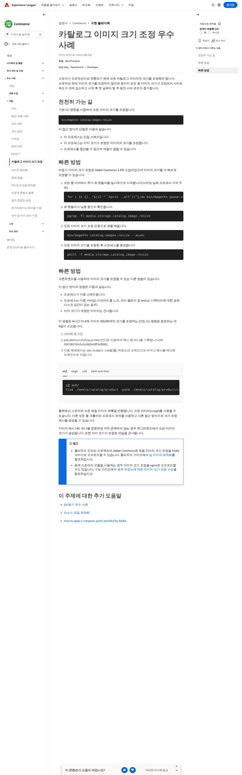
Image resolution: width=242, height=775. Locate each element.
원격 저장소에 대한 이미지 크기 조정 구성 (145, 469)
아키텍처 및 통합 (14, 63)
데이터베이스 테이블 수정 (26, 208)
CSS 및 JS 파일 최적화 (23, 185)
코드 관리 (16, 123)
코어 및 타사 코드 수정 (24, 215)
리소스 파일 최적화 (77, 513)
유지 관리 (13, 231)
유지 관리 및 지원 (15, 70)
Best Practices (72, 61)
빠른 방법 (203, 62)
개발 (11, 101)
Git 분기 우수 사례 (76, 504)
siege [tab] (74, 371)
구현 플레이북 (100, 23)
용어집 (11, 239)
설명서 (63, 23)
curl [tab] (84, 371)
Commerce (79, 23)
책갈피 (205, 40)
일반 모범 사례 (19, 116)
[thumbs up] (124, 770)
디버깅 (15, 138)
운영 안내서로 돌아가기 (20, 247)
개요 (9, 55)
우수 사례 (11, 78)
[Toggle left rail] (44, 15)
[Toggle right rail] (198, 15)
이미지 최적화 (19, 170)
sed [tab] (65, 371)
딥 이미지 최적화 (160, 455)
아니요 (216, 32)
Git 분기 (15, 154)
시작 (11, 223)
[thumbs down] (133, 770)
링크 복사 (221, 40)
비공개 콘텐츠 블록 (22, 193)
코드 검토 (16, 131)
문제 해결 (16, 177)
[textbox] (24, 34)
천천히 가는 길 (206, 55)
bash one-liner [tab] (100, 371)
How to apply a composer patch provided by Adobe (95, 521)
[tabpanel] (121, 387)
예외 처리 (16, 146)
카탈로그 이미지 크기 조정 (27, 161)
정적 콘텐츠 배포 (21, 200)
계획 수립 (13, 93)
